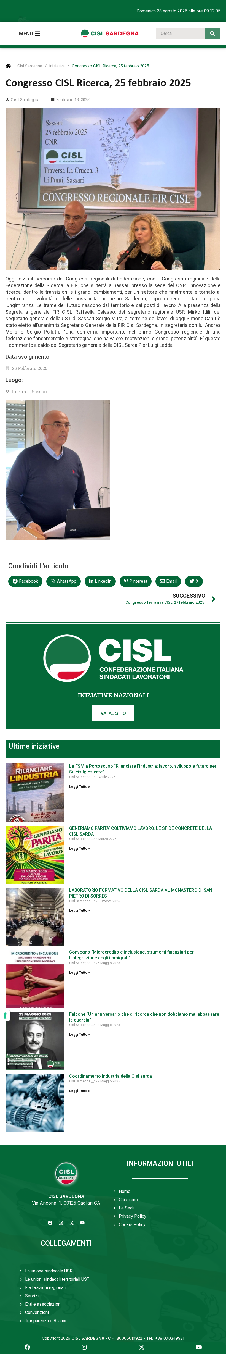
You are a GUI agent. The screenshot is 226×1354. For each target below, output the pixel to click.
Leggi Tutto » (79, 787)
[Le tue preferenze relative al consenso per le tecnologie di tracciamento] (5, 1015)
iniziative (57, 66)
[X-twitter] (71, 1223)
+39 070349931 (165, 1338)
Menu (26, 33)
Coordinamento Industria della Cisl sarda (110, 1076)
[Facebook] (50, 1223)
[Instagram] (61, 1223)
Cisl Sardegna (29, 66)
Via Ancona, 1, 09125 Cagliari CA (66, 1203)
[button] (25, 581)
